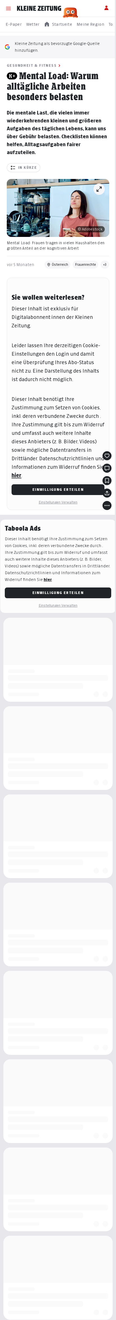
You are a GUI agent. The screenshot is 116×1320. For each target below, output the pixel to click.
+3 (104, 264)
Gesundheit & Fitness (32, 65)
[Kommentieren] (106, 468)
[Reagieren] (106, 455)
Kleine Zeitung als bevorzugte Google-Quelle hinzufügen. (57, 46)
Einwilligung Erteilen (58, 489)
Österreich (60, 264)
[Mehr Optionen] (106, 505)
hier (16, 475)
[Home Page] (39, 8)
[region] (58, 24)
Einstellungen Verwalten (58, 502)
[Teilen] (106, 493)
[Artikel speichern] (106, 480)
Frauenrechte (85, 264)
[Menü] (8, 8)
